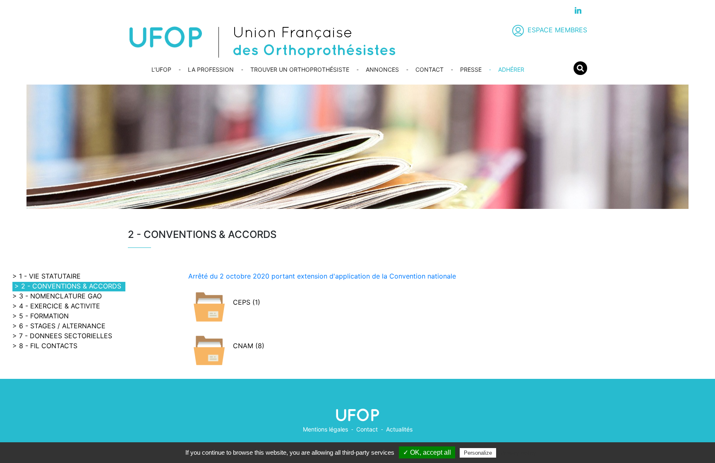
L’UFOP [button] (161, 69)
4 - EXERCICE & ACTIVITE (59, 306)
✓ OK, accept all (427, 452)
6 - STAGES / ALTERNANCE (62, 326)
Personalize (478, 453)
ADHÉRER (511, 69)
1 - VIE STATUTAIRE (50, 276)
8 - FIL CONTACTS (48, 346)
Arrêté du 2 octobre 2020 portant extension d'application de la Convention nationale (322, 276)
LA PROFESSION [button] (211, 69)
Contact (367, 429)
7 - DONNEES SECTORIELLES (65, 336)
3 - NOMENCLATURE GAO (60, 296)
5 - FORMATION (44, 316)
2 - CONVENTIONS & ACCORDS (71, 286)
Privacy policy (518, 452)
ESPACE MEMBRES (557, 30)
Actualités (399, 429)
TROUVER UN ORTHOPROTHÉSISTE (299, 69)
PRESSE (471, 69)
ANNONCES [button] (382, 69)
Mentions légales (325, 429)
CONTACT (429, 69)
